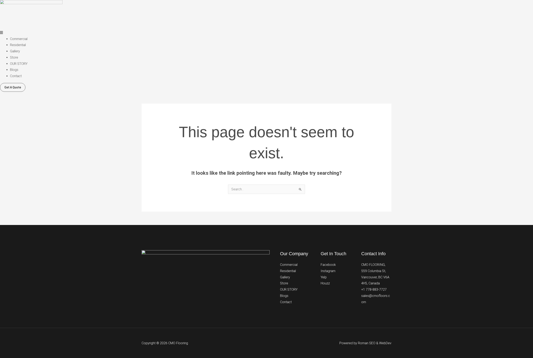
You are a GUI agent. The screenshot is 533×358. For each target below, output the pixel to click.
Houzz (325, 283)
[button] (266, 33)
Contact (16, 76)
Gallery (15, 51)
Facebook (328, 265)
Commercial (18, 39)
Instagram (328, 271)
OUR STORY (18, 64)
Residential (18, 45)
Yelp (324, 277)
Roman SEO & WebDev (374, 343)
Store (14, 57)
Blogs (14, 70)
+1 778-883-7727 (374, 289)
